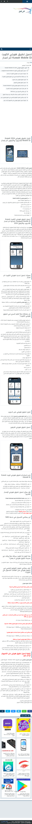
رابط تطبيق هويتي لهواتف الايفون (24, 702)
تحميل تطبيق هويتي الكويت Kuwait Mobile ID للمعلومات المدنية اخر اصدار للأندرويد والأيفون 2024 (14, 71)
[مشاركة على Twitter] (7, 711)
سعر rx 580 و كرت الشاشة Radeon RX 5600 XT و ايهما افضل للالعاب (9, 754)
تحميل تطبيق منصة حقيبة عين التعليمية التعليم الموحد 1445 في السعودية (9, 774)
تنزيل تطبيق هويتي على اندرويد (19, 80)
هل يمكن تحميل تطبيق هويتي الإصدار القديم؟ (16, 88)
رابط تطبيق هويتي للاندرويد (26, 701)
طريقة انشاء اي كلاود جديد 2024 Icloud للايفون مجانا (23, 754)
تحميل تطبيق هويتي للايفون (20, 83)
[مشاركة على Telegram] (18, 711)
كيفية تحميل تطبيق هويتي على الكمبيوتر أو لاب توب (14, 100)
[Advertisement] (16, 32)
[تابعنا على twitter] (4, 1)
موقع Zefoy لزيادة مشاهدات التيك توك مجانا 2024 (9, 734)
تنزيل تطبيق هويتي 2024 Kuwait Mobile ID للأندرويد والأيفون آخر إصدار (17, 68)
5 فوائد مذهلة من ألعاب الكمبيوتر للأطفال (24, 734)
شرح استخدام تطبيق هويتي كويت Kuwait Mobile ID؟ (14, 85)
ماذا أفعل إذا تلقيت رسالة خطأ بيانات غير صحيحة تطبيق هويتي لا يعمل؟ (15, 95)
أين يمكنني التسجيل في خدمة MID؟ (18, 91)
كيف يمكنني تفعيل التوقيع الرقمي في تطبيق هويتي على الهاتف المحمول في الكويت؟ (14, 98)
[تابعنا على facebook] (7, 1)
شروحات (28, 62)
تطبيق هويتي (27, 282)
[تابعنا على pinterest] (1, 1)
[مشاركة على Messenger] (13, 711)
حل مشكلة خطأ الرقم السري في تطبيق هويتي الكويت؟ (14, 77)
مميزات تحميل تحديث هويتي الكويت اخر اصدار (16, 74)
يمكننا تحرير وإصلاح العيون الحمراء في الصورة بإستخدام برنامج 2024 (23, 774)
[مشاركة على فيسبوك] (29, 711)
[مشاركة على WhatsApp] (24, 711)
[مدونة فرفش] (16, 9)
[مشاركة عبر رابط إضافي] (2, 711)
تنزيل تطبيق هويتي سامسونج (20, 416)
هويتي (30, 227)
